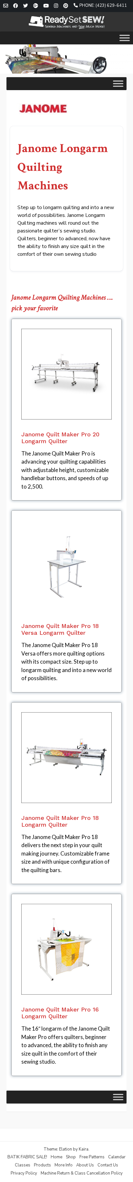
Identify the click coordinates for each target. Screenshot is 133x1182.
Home (56, 1157)
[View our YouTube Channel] (46, 6)
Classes (22, 1165)
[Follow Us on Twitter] (26, 6)
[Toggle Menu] (124, 38)
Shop (71, 1157)
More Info (64, 1165)
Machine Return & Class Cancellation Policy (82, 1173)
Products (42, 1165)
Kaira (83, 1149)
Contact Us (107, 1165)
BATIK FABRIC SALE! (27, 1157)
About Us (85, 1165)
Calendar (117, 1157)
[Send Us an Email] (6, 6)
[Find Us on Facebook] (16, 6)
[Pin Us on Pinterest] (66, 6)
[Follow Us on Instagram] (56, 6)
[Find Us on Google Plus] (36, 6)
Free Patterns (92, 1157)
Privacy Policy (24, 1173)
